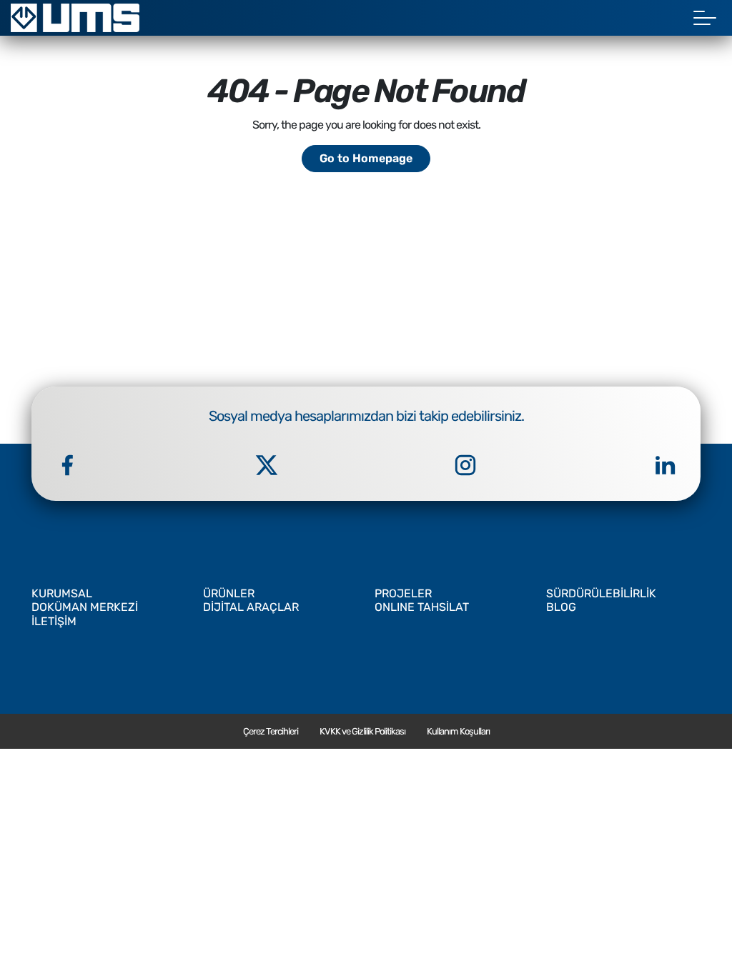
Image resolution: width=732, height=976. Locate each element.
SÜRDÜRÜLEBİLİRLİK (601, 593)
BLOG (561, 607)
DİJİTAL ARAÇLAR (251, 607)
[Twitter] (266, 465)
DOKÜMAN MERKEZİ (84, 607)
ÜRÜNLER (228, 593)
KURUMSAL (61, 593)
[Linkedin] (665, 465)
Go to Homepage (366, 158)
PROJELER (403, 593)
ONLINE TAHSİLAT (422, 607)
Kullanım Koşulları (458, 731)
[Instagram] (465, 465)
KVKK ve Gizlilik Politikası (362, 731)
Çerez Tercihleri (270, 731)
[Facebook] (67, 465)
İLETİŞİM (53, 621)
